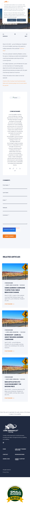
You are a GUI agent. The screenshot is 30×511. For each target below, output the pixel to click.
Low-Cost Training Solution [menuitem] (20, 450)
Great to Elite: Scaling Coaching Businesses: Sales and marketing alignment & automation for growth (15, 83)
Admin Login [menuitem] (6, 459)
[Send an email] (10, 168)
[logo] (11, 428)
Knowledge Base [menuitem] (19, 454)
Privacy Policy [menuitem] (6, 472)
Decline (21, 20)
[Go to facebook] (16, 168)
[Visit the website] (13, 168)
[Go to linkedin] (20, 168)
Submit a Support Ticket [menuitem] (20, 459)
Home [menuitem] (4, 449)
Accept (11, 20)
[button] (28, 509)
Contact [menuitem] (5, 454)
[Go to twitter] (15, 170)
